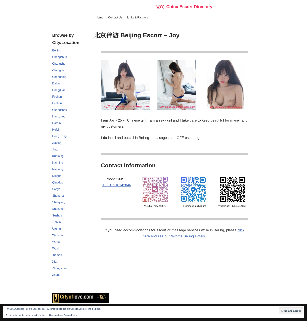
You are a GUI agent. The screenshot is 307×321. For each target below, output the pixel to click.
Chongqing (59, 76)
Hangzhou (58, 116)
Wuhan (56, 241)
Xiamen (57, 255)
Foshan (57, 96)
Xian (55, 261)
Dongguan (59, 90)
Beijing (56, 50)
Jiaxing (56, 142)
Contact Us (115, 17)
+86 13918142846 (116, 185)
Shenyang (58, 202)
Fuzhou (57, 103)
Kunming (58, 156)
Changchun (59, 57)
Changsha (58, 63)
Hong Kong (59, 136)
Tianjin (56, 222)
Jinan (55, 149)
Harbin (56, 123)
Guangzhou (59, 109)
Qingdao (57, 182)
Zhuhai (56, 274)
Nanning (57, 162)
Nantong (57, 169)
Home (99, 17)
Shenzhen (58, 208)
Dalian (56, 83)
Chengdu (58, 70)
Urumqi (56, 228)
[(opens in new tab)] (193, 201)
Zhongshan (59, 268)
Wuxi (55, 248)
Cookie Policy (70, 315)
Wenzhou (58, 235)
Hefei (55, 129)
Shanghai (58, 195)
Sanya (56, 189)
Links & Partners (137, 17)
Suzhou (57, 215)
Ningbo (56, 175)
